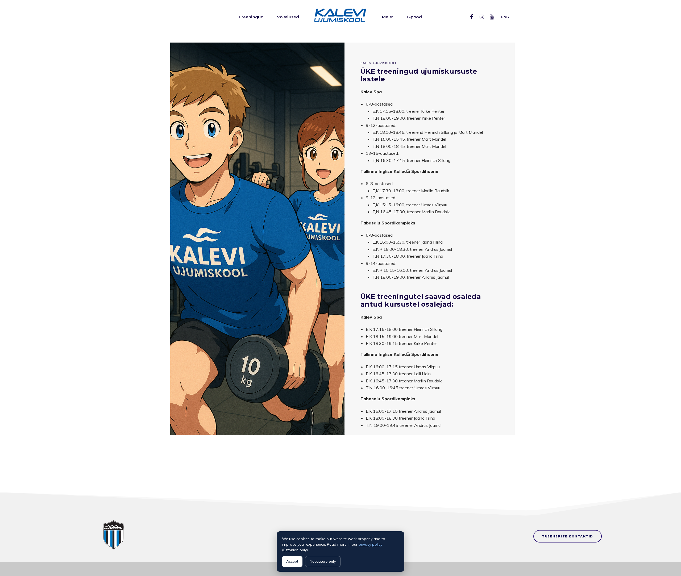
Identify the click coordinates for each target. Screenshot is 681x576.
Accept (292, 561)
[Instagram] (481, 16)
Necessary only (323, 561)
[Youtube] (492, 16)
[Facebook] (471, 16)
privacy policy (370, 544)
